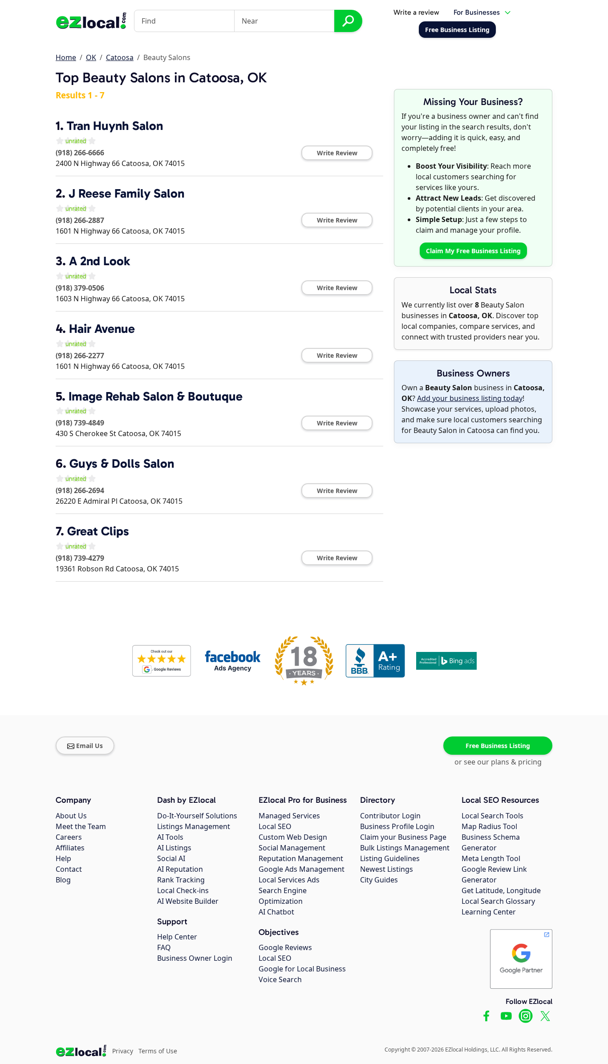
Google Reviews (285, 947)
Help (63, 858)
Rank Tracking (181, 880)
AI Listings (174, 848)
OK (91, 57)
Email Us (89, 745)
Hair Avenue (102, 328)
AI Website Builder (188, 901)
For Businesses (477, 12)
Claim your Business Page (403, 837)
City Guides (379, 880)
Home (66, 57)
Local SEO (275, 826)
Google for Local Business (302, 969)
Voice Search (280, 979)
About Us (71, 816)
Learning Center (489, 912)
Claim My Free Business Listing (473, 251)
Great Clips (98, 531)
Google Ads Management (302, 869)
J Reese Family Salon (126, 193)
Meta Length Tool (491, 858)
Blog (63, 880)
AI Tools (170, 837)
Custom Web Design (293, 837)
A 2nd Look (99, 261)
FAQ (164, 947)
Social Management (292, 848)
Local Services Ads (289, 880)
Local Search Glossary (498, 901)
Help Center (177, 937)
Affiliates (70, 848)
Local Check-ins (183, 890)
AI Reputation (180, 869)
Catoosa (120, 57)
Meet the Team (81, 826)
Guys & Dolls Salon (121, 463)
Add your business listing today (470, 398)
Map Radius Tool (489, 826)
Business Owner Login (194, 958)
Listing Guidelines (390, 858)
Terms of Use (157, 1051)
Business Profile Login (397, 826)
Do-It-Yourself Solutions (197, 816)
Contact (69, 869)
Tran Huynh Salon (115, 125)
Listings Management (193, 826)
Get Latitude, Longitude (501, 890)
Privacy (122, 1051)
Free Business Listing (498, 745)
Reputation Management (301, 858)
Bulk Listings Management (405, 848)
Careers (69, 837)
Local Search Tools (492, 816)
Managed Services (289, 816)
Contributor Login (390, 816)
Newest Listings (386, 869)
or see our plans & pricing (498, 762)
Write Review (337, 153)
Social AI (171, 858)
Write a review (416, 12)
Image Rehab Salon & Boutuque (156, 396)
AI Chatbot (276, 912)
